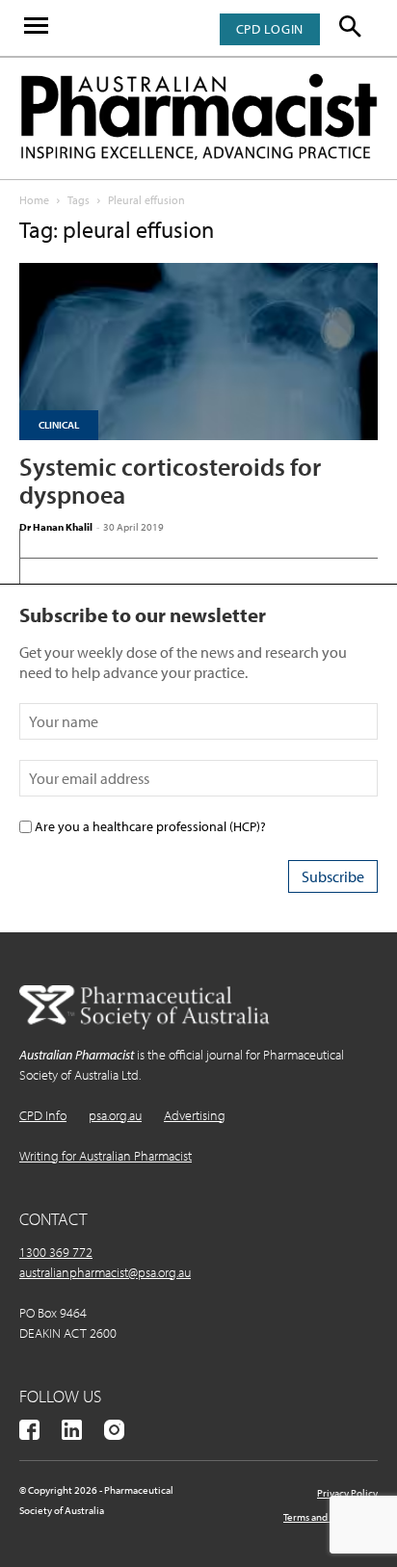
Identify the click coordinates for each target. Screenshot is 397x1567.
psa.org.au (115, 1115)
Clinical (59, 424)
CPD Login (270, 29)
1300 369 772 (56, 1252)
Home (34, 200)
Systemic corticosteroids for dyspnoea (170, 480)
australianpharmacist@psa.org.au (105, 1272)
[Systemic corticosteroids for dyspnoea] (198, 351)
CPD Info (42, 1115)
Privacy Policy (347, 1493)
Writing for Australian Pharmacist (105, 1155)
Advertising (194, 1115)
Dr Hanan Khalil (56, 527)
